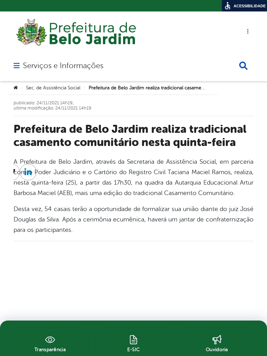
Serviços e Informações (63, 66)
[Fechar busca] (243, 66)
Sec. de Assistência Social (53, 87)
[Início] (16, 87)
